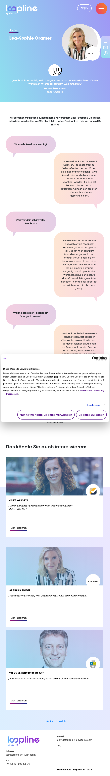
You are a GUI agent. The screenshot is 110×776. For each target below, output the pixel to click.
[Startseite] (21, 9)
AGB (89, 769)
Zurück (14, 30)
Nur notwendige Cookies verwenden (46, 414)
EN (86, 8)
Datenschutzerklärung (92, 390)
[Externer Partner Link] (93, 53)
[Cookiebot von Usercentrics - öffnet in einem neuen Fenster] (94, 358)
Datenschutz (64, 769)
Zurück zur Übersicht (55, 721)
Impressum (12, 394)
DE (82, 8)
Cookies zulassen (91, 414)
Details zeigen (94, 405)
